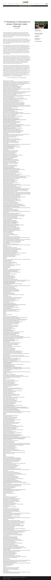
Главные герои (38, 38)
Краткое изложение (39, 33)
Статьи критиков (38, 41)
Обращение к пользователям (7, 578)
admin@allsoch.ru (23, 577)
